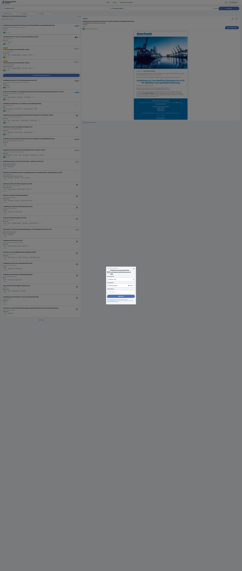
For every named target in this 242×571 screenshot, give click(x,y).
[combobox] (120, 279)
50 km (131, 285)
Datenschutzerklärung (111, 300)
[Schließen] (134, 269)
